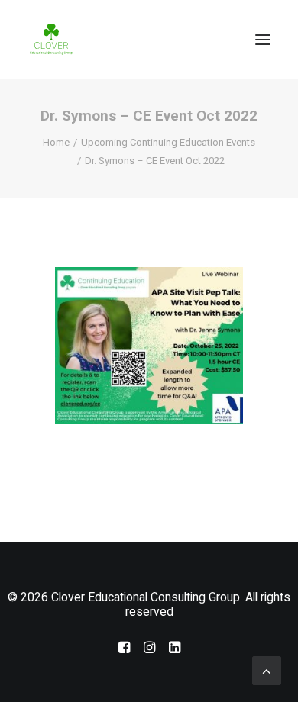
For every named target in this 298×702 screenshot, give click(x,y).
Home (56, 142)
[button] (263, 39)
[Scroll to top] (266, 670)
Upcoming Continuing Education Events (168, 142)
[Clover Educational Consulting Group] (53, 40)
